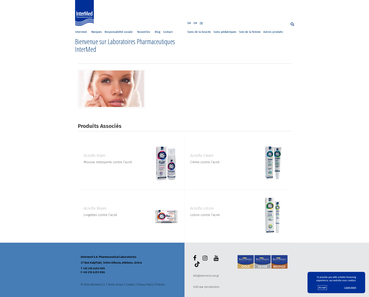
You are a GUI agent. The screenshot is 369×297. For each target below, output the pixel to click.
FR (201, 23)
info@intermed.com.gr (206, 275)
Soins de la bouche (199, 32)
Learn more (350, 287)
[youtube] (217, 258)
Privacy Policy (145, 284)
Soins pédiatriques (225, 32)
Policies (160, 284)
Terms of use (115, 284)
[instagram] (206, 258)
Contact (168, 32)
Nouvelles (143, 32)
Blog (157, 32)
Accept (322, 287)
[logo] (85, 13)
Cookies (130, 284)
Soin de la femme (250, 32)
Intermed (81, 32)
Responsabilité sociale (119, 32)
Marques (96, 32)
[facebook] (195, 258)
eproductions (211, 287)
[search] (292, 24)
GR (189, 23)
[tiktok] (196, 264)
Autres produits (273, 32)
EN (195, 23)
